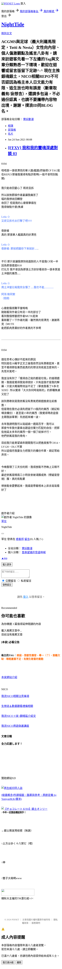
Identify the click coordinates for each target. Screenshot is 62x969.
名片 (10, 133)
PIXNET (15, 919)
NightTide (12, 24)
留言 (27, 539)
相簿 (10, 125)
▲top (4, 558)
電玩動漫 (28, 119)
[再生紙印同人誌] (11, 788)
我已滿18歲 (8, 962)
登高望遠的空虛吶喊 (34, 552)
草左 (4, 521)
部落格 (12, 129)
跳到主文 (6, 33)
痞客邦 (20, 539)
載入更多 (7, 564)
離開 (19, 962)
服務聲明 (36, 923)
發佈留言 (7, 585)
